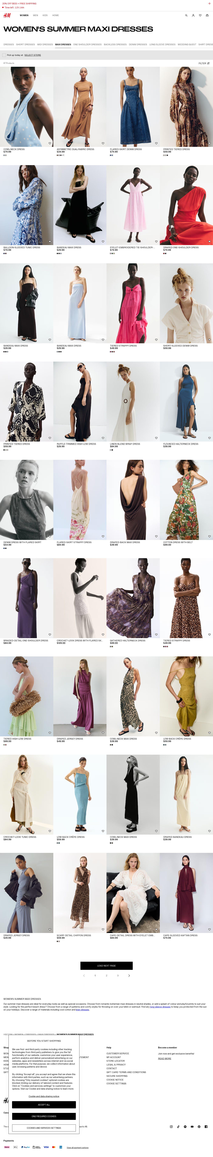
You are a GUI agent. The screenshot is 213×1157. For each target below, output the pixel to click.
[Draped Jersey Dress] (80, 696)
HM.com (7, 1034)
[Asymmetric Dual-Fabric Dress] (80, 107)
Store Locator (115, 1061)
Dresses (31, 1034)
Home (55, 15)
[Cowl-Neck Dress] (26, 107)
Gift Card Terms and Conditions (126, 1072)
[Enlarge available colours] (5, 155)
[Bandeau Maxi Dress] (80, 205)
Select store (32, 55)
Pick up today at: (15, 55)
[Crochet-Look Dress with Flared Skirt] (80, 598)
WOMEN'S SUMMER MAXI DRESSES (75, 1034)
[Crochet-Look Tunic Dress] (26, 795)
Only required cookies (44, 1116)
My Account (113, 1057)
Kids (45, 15)
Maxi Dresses (46, 1034)
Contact (111, 1068)
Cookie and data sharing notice (44, 1096)
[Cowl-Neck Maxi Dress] (133, 696)
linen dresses (82, 1009)
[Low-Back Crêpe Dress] (80, 795)
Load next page (106, 965)
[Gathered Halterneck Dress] (133, 598)
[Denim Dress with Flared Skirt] (26, 500)
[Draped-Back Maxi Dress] (133, 500)
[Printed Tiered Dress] (26, 402)
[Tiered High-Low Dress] (26, 696)
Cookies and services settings (44, 1128)
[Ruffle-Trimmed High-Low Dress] (80, 402)
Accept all (44, 1104)
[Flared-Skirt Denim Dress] (133, 107)
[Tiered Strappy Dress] (133, 303)
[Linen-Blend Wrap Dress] (133, 402)
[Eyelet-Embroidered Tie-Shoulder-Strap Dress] (133, 205)
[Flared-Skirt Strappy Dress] (80, 500)
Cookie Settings (116, 1083)
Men (35, 15)
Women (24, 15)
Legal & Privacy (116, 1064)
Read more (164, 1058)
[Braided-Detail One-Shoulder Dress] (26, 598)
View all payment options (77, 1148)
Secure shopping (116, 1076)
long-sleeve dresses (160, 1007)
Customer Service (117, 1053)
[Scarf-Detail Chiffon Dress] (80, 893)
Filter (202, 63)
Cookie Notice (114, 1080)
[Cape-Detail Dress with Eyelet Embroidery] (133, 893)
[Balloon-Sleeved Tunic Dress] (26, 205)
